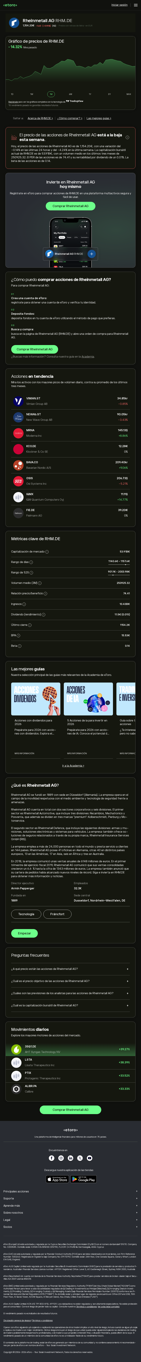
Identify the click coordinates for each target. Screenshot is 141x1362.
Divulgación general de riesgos (17, 1320)
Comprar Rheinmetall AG (71, 206)
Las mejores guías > (99, 118)
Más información (24, 753)
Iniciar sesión (120, 5)
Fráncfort (57, 914)
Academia (88, 356)
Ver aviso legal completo (109, 1306)
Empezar (24, 933)
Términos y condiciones (86, 1306)
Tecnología (26, 914)
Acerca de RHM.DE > (40, 118)
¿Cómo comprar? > (69, 118)
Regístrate (13, 102)
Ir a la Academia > (73, 765)
